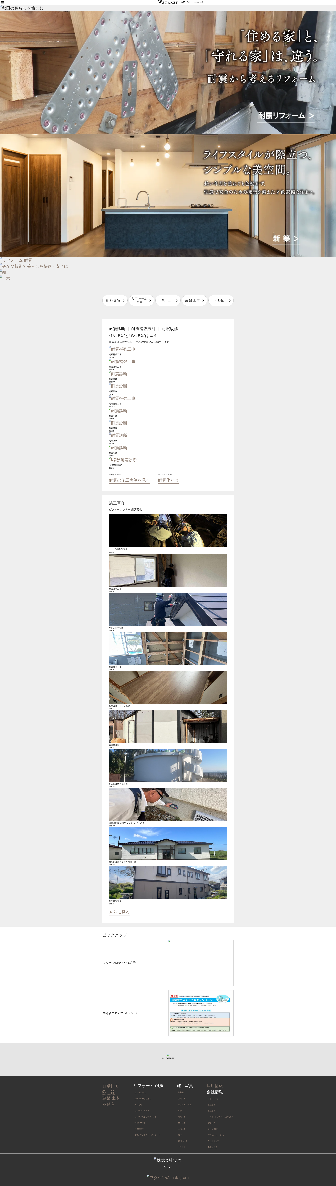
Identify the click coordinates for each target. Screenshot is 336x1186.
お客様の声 (139, 1129)
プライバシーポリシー (217, 1135)
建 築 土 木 (192, 300)
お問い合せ (212, 1147)
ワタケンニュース (142, 1111)
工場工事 (181, 1129)
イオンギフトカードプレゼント (147, 1135)
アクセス (211, 1123)
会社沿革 (211, 1111)
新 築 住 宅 (113, 300)
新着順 (181, 1092)
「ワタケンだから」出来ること (221, 1117)
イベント (181, 1147)
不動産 (219, 300)
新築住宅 (110, 1085)
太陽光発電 (182, 1141)
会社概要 (211, 1105)
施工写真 (138, 1105)
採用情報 (215, 1085)
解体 (180, 1135)
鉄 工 (166, 300)
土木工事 (181, 1123)
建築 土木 (111, 1098)
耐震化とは (168, 480)
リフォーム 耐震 (141, 300)
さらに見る (119, 912)
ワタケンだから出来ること (146, 1117)
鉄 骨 (108, 1092)
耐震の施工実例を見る (129, 480)
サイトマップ (213, 1141)
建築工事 (181, 1117)
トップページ (140, 1092)
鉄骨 (180, 1111)
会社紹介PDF (213, 1129)
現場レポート (140, 1123)
